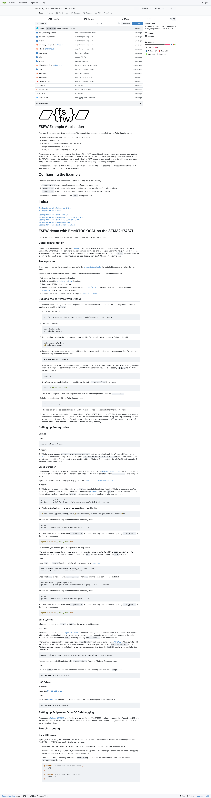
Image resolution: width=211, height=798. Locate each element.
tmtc (40, 69)
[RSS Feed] (136, 8)
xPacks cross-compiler (111, 471)
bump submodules (82, 53)
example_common (45, 45)
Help (43, 3)
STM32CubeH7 (44, 65)
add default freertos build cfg (85, 33)
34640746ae (51, 28)
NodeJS (93, 491)
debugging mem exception (85, 98)
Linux (95, 293)
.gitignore (42, 73)
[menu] (182, 796)
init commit (79, 85)
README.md (43, 98)
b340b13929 (57, 65)
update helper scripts (83, 89)
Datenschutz (22, 3)
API (207, 796)
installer (42, 456)
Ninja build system (71, 632)
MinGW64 (118, 642)
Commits (54, 19)
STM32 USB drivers (55, 691)
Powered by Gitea (8, 796)
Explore (12, 3)
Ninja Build (61, 281)
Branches (90, 19)
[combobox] (107, 23)
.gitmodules (43, 77)
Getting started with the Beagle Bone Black (57, 225)
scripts (41, 61)
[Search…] (174, 19)
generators (43, 53)
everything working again (66, 28)
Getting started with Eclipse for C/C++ (55, 208)
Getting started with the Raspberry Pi (54, 222)
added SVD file (80, 57)
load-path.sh (43, 89)
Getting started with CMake (50, 210)
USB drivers (52, 699)
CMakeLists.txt (44, 81)
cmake (41, 41)
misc (40, 57)
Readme (151, 33)
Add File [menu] (126, 23)
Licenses (200, 796)
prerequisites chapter (93, 267)
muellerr (42, 28)
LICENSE (42, 85)
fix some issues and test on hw (86, 65)
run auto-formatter (82, 61)
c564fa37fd (59, 45)
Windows (86, 293)
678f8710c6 (49, 49)
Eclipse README (57, 718)
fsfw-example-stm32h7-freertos (60, 9)
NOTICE (42, 93)
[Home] (4, 3)
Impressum (34, 3)
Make (70, 281)
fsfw (41, 9)
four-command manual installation (99, 480)
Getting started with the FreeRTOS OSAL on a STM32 (61, 217)
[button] (145, 8)
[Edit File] (140, 103)
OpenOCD (77, 248)
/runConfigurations (47, 33)
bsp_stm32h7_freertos (47, 37)
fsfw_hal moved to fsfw (83, 77)
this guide (96, 563)
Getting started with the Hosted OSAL (54, 215)
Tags (126, 19)
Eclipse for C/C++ (92, 287)
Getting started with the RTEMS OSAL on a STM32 (60, 220)
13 (151, 9)
